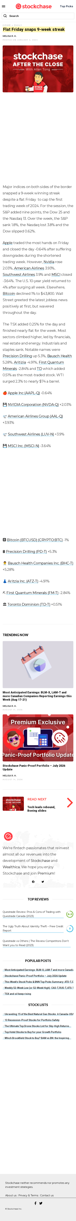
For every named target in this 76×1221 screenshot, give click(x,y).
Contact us (47, 1195)
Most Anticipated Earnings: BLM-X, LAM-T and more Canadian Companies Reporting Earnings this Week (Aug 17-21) (37, 696)
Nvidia (48, 262)
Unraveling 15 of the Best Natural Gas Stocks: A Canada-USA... (40, 1014)
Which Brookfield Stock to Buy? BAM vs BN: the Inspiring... (38, 1038)
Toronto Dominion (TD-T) (28, 604)
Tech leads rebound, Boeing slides (41, 808)
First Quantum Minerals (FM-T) (32, 593)
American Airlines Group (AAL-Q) (35, 416)
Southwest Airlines (19, 274)
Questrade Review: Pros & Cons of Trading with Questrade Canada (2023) (32, 914)
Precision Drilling (17, 356)
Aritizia (20, 362)
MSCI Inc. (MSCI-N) (23, 446)
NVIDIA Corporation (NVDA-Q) (33, 404)
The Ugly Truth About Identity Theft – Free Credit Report (33, 928)
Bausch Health (59, 356)
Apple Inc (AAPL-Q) (24, 393)
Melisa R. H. (9, 36)
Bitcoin (9, 293)
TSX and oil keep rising (18, 993)
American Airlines (29, 268)
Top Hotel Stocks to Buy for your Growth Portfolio (33, 1032)
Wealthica (11, 867)
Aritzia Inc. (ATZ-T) (23, 581)
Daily (18, 25)
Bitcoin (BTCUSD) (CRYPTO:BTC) (35, 540)
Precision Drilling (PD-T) (26, 551)
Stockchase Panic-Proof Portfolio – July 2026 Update (35, 975)
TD (39, 369)
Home (7, 25)
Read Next (37, 799)
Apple (8, 243)
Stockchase (40, 861)
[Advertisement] (38, 140)
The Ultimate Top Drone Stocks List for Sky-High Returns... (38, 1026)
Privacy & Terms (28, 1195)
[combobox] (38, 16)
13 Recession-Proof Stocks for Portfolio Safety (32, 1020)
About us (10, 1195)
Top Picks (66, 6)
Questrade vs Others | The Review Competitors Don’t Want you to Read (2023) (36, 943)
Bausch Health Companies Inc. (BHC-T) (40, 563)
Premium (45, 873)
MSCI (55, 274)
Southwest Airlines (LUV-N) (31, 434)
